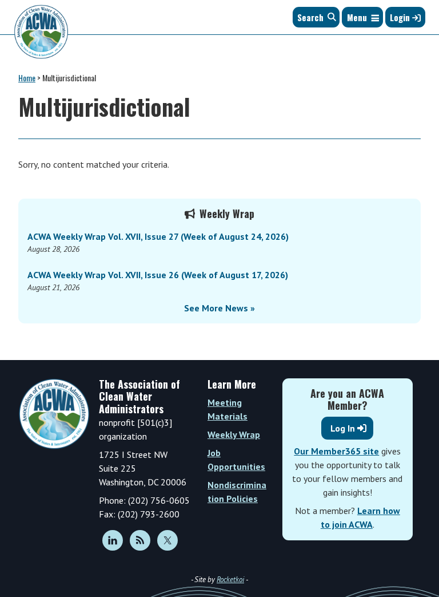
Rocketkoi (230, 579)
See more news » (219, 308)
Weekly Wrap (233, 434)
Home (26, 78)
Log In (342, 428)
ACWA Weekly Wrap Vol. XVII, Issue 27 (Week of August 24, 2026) (158, 236)
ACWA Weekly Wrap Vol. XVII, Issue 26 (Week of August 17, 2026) (157, 274)
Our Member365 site (336, 451)
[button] (357, 17)
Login (401, 17)
